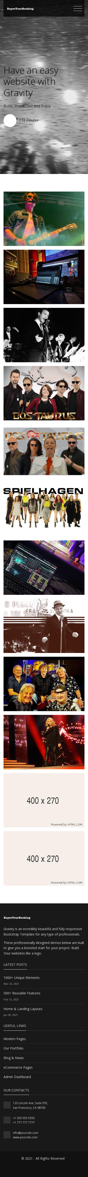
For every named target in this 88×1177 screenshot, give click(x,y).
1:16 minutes (28, 120)
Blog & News (14, 1058)
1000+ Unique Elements (22, 977)
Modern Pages (15, 1039)
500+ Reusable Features (22, 993)
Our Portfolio (13, 1048)
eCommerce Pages (18, 1067)
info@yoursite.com (25, 1133)
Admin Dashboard (17, 1077)
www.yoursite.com (25, 1137)
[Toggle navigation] (77, 8)
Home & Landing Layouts (23, 1009)
